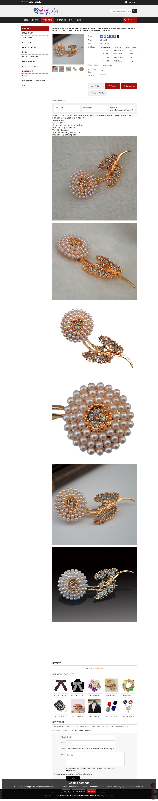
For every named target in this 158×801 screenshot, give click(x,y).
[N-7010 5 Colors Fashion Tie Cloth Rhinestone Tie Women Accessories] (78, 685)
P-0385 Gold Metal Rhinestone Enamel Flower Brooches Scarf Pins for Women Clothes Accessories (95, 695)
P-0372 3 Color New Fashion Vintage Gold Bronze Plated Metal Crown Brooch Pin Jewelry (95, 716)
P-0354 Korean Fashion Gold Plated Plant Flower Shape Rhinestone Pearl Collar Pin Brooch (128, 716)
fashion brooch (72, 726)
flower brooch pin (122, 726)
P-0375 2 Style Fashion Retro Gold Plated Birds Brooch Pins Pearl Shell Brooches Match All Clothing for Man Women (78, 716)
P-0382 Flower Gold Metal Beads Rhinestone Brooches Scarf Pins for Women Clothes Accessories (128, 695)
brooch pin (96, 726)
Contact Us (60, 20)
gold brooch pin (107, 726)
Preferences (85, 795)
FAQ (71, 20)
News (78, 20)
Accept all (91, 791)
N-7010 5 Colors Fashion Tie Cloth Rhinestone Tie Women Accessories (78, 695)
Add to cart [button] (95, 86)
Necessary (65, 795)
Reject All (66, 791)
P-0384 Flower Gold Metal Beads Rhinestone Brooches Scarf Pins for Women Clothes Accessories (111, 695)
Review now (99, 668)
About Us (35, 20)
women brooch (59, 726)
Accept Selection (79, 791)
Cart (130, 20)
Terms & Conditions (85, 774)
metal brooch (85, 726)
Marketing (95, 795)
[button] (97, 93)
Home (25, 20)
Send (73, 778)
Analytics (75, 795)
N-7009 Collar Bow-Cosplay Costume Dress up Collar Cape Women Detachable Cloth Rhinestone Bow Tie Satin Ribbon (61, 695)
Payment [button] (114, 86)
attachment (72, 770)
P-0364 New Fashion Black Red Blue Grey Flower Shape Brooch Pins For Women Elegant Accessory (111, 716)
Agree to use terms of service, (74, 774)
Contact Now (130, 86)
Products (47, 20)
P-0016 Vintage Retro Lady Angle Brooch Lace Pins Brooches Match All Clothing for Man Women (61, 716)
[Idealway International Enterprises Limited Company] (54, 11)
